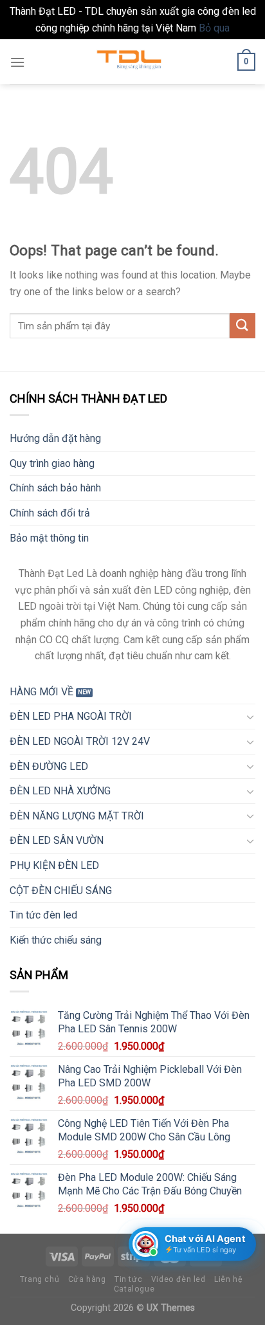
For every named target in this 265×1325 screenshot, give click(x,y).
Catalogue (134, 1288)
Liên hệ (228, 1279)
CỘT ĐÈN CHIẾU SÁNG (61, 890)
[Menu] (17, 62)
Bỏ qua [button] (214, 28)
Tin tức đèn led (43, 915)
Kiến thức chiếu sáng (56, 940)
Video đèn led (178, 1279)
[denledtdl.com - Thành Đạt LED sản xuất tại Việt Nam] (132, 61)
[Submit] (242, 325)
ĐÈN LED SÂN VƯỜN (57, 840)
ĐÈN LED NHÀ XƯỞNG (60, 791)
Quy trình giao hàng (52, 463)
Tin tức (128, 1279)
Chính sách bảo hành (55, 488)
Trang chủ (40, 1279)
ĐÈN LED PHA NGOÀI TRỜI (71, 716)
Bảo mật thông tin (49, 538)
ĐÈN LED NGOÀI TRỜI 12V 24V (80, 741)
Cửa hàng (87, 1279)
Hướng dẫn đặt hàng (55, 438)
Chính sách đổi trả (50, 513)
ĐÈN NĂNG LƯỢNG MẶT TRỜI (77, 816)
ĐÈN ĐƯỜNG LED (49, 766)
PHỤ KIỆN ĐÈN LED (54, 865)
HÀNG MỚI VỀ (41, 692)
